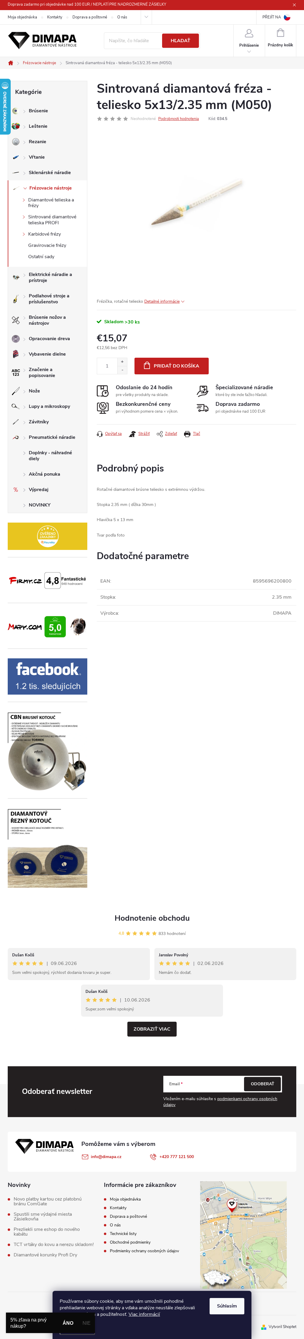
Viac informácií (144, 1314)
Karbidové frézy (44, 234)
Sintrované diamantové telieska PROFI (52, 220)
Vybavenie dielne (47, 354)
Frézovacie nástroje (50, 188)
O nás (122, 17)
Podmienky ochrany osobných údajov (144, 1251)
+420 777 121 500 (176, 1157)
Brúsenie (38, 111)
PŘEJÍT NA (271, 17)
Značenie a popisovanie (42, 372)
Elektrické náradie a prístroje (50, 277)
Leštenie (38, 126)
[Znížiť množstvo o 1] (122, 370)
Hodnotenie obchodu (152, 918)
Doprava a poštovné (89, 17)
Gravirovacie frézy (47, 245)
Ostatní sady (41, 256)
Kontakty (54, 17)
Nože (34, 391)
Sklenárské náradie (50, 172)
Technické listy (123, 1234)
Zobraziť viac (152, 1029)
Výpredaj (38, 489)
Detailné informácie (162, 301)
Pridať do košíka (176, 366)
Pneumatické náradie (52, 437)
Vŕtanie (37, 157)
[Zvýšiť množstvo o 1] (122, 362)
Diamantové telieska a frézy (51, 203)
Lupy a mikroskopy (49, 406)
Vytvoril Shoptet (282, 1326)
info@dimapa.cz (106, 1157)
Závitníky (39, 422)
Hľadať (180, 40)
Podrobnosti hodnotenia (178, 118)
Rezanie (37, 141)
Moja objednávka (22, 17)
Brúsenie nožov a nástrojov (47, 320)
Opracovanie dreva (49, 338)
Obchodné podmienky (130, 1242)
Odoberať (262, 1084)
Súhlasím (227, 1306)
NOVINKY (39, 505)
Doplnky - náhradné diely (50, 456)
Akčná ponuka (44, 474)
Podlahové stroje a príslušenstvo (49, 299)
